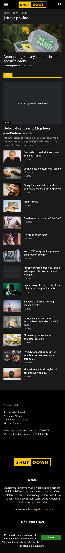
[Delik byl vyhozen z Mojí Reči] (32, 103)
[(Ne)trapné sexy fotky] (12, 239)
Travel (7, 51)
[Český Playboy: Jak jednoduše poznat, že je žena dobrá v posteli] (12, 189)
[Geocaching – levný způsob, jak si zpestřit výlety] (32, 38)
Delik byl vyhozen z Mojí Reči (26, 128)
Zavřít (51, 537)
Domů (6, 12)
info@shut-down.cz (42, 509)
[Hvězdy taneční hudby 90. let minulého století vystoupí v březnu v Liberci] (12, 356)
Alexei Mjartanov (12, 65)
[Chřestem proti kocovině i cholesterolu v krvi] (12, 340)
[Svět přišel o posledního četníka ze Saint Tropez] (12, 156)
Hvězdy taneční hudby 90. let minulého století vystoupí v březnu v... (39, 355)
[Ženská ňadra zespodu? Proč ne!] (12, 222)
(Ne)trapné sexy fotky (35, 234)
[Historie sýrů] (12, 206)
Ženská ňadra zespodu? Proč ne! (42, 218)
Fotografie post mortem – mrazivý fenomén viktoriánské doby (41, 321)
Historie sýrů (31, 201)
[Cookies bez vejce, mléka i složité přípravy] (12, 173)
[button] (60, 4)
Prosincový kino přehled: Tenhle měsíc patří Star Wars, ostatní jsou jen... (42, 271)
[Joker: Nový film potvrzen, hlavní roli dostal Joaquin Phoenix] (12, 289)
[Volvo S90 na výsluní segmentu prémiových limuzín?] (12, 256)
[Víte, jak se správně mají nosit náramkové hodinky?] (12, 374)
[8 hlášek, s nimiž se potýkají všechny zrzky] (12, 306)
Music (7, 122)
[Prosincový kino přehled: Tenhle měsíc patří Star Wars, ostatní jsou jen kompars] (12, 272)
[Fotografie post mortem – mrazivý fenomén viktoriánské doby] (12, 322)
